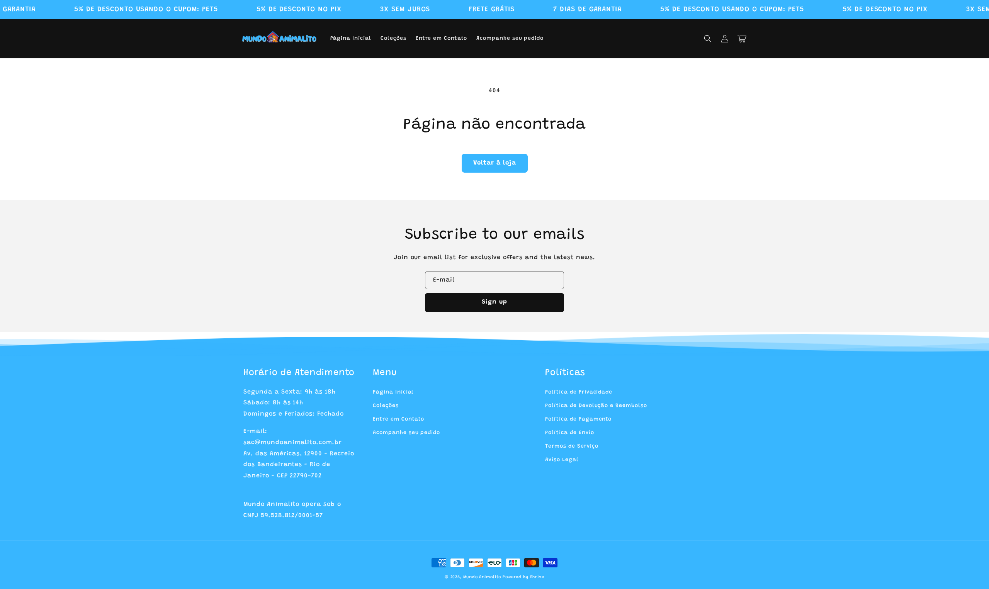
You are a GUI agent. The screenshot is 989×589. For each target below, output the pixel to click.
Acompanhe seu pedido (406, 433)
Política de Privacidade (578, 392)
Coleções (386, 406)
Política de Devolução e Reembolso (596, 406)
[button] (707, 38)
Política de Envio (569, 433)
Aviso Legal (562, 460)
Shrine (537, 577)
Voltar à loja (494, 163)
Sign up (494, 302)
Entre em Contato (398, 419)
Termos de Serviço (571, 446)
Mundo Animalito (482, 577)
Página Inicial (393, 392)
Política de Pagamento (578, 419)
